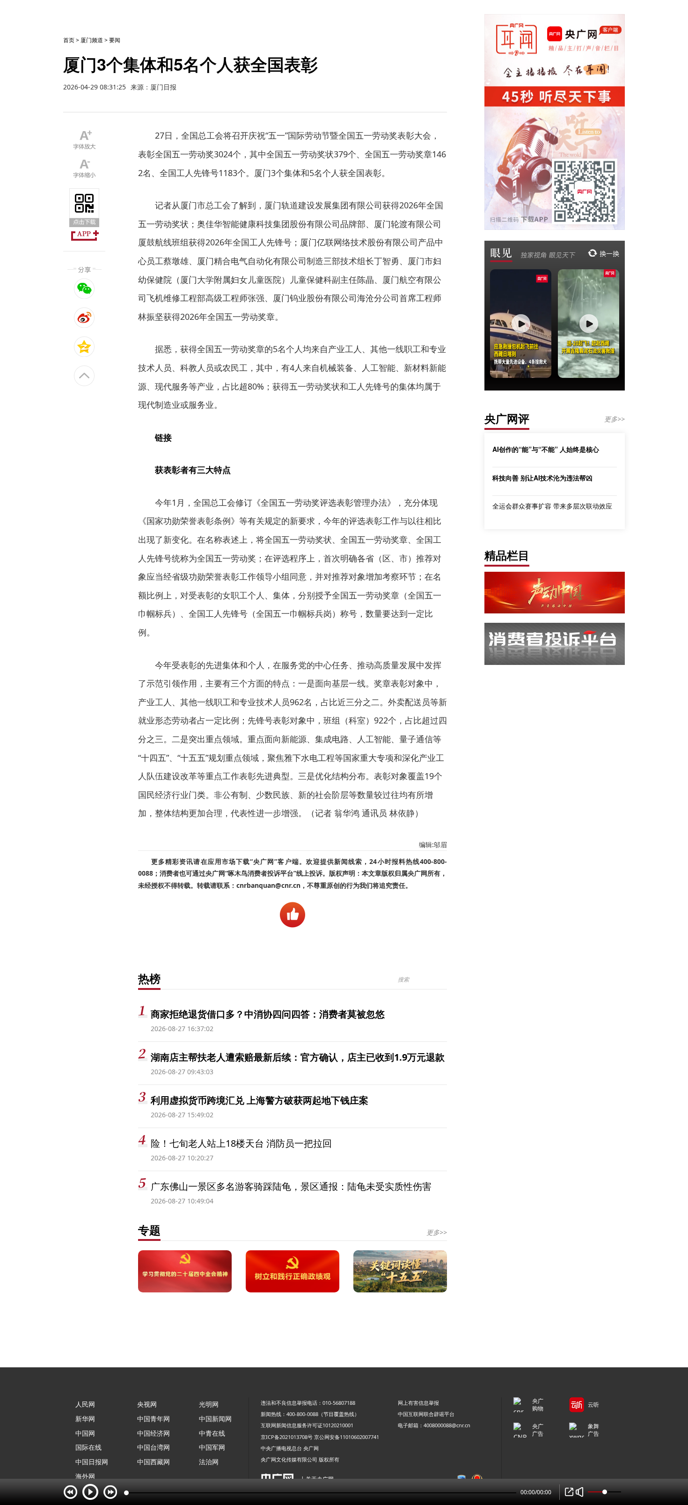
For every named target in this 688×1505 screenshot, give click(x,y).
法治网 (209, 1461)
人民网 (85, 1404)
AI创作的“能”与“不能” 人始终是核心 (545, 449)
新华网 (85, 1418)
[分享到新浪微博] (84, 317)
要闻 (114, 40)
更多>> (436, 1232)
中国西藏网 (153, 1461)
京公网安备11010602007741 (346, 1436)
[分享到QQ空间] (84, 346)
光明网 (209, 1404)
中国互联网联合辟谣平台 (426, 1413)
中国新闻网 (215, 1418)
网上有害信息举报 (418, 1402)
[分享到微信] (84, 288)
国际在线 (88, 1447)
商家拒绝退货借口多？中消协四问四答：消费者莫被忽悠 (268, 1014)
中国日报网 (91, 1461)
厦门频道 (92, 40)
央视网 (147, 1404)
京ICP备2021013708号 (287, 1436)
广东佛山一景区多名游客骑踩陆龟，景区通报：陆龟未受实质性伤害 (291, 1186)
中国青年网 (153, 1418)
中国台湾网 (153, 1447)
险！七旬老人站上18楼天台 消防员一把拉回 (241, 1143)
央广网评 (506, 418)
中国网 (85, 1433)
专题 (149, 1230)
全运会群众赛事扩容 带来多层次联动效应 (552, 506)
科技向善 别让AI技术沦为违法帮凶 (542, 477)
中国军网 (212, 1447)
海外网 (85, 1476)
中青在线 (212, 1433)
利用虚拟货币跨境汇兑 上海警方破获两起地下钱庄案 (259, 1100)
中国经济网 (153, 1433)
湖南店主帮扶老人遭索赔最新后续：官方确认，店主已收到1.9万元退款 (298, 1057)
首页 (68, 40)
